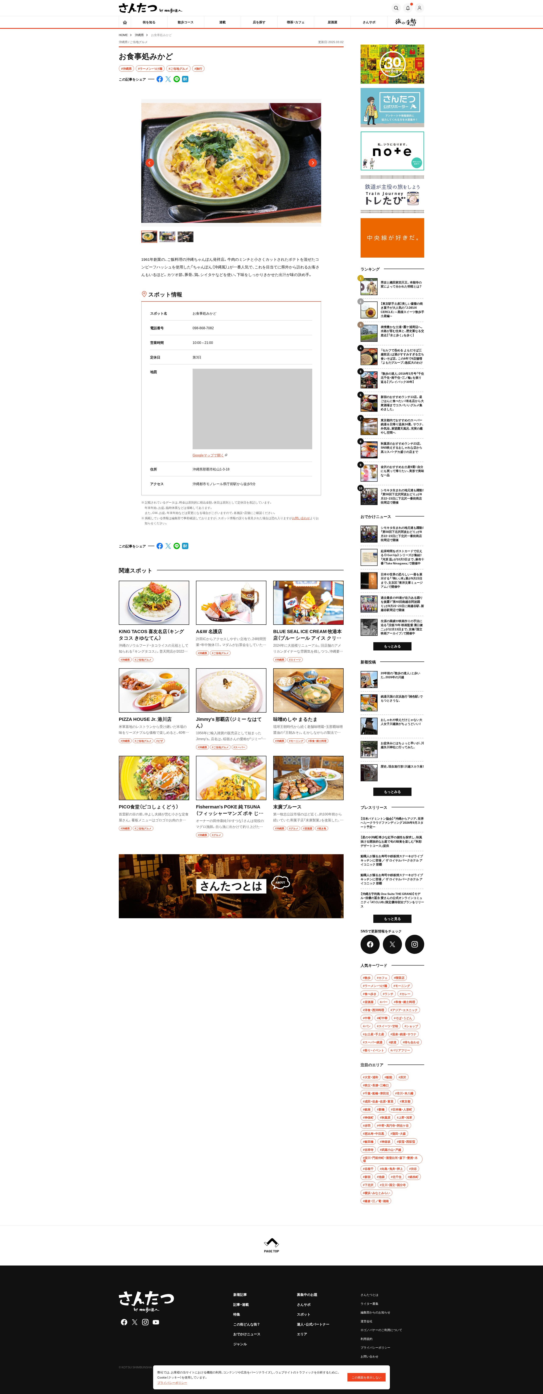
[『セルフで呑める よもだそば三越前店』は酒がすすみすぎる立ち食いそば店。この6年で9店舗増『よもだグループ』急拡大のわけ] (392, 355)
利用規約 (366, 1339)
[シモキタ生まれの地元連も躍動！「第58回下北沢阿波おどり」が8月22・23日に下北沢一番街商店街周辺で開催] (392, 495)
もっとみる (392, 646)
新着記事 (240, 1294)
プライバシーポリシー (375, 1347)
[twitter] (135, 1322)
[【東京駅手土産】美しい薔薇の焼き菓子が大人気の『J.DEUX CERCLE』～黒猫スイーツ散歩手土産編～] (392, 308)
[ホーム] (125, 22)
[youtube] (156, 1322)
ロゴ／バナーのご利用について (381, 1330)
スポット (304, 1314)
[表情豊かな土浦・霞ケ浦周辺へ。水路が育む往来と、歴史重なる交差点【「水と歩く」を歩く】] (392, 332)
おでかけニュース (246, 1333)
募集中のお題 (307, 1294)
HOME (123, 35)
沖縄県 (139, 35)
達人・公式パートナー (313, 1324)
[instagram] (145, 1322)
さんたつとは (369, 1294)
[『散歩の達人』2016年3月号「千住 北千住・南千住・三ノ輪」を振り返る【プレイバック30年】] (392, 378)
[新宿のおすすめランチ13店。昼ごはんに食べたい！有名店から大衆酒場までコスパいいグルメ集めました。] (392, 402)
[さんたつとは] (231, 886)
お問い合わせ (301, 518)
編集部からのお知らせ (375, 1312)
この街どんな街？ (246, 1324)
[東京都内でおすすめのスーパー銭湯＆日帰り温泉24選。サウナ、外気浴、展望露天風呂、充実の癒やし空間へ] (392, 425)
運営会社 (366, 1321)
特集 (236, 1314)
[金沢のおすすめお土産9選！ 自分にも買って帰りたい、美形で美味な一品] (392, 472)
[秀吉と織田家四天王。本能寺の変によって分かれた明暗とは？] (392, 286)
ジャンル (240, 1343)
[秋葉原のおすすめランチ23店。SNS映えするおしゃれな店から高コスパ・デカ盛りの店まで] (392, 448)
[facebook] (124, 1322)
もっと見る (392, 918)
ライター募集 (369, 1303)
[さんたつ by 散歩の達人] (150, 8)
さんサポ (304, 1304)
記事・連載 (241, 1304)
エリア (302, 1333)
